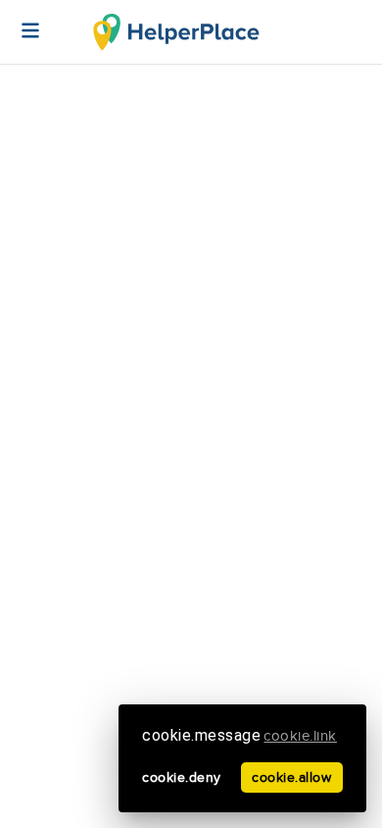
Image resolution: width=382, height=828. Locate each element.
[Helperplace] (20, 20)
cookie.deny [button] (181, 777)
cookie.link (300, 736)
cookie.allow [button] (291, 777)
